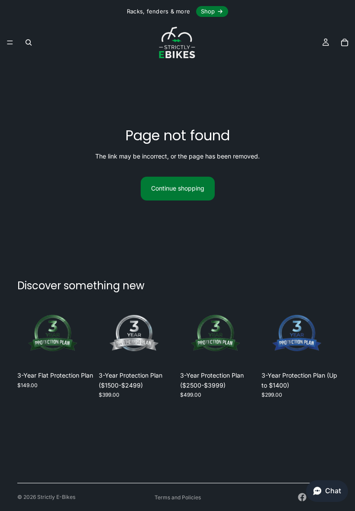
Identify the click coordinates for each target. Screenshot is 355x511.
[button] (327, 491)
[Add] (80, 354)
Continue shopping (177, 188)
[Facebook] (302, 497)
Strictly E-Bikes (56, 497)
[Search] (28, 42)
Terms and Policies (178, 497)
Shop (208, 11)
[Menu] (10, 42)
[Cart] (344, 42)
